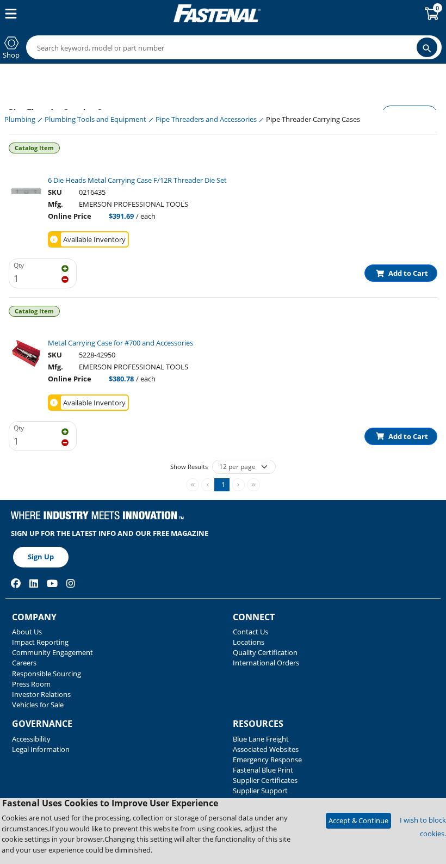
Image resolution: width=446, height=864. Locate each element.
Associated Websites (266, 749)
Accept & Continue (358, 820)
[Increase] (65, 267)
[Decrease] (65, 278)
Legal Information (41, 749)
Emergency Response (267, 759)
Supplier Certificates (265, 780)
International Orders (266, 663)
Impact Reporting (40, 642)
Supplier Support (260, 790)
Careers (24, 663)
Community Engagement (52, 652)
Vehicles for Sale (38, 704)
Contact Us (250, 632)
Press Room (31, 684)
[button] (222, 484)
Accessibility (31, 739)
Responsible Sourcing (46, 673)
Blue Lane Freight (261, 739)
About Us (27, 632)
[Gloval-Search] (427, 47)
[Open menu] (8, 14)
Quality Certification (265, 652)
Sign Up (41, 556)
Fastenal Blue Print (263, 770)
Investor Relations (41, 694)
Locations (248, 642)
